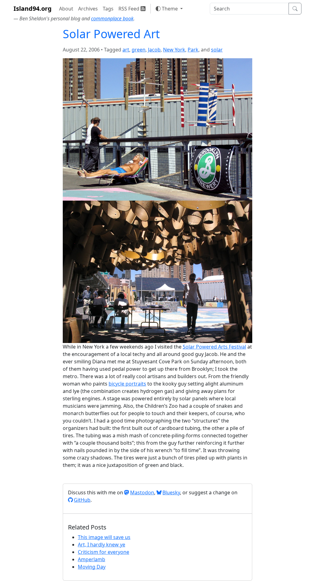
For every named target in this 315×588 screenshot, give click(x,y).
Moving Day (92, 566)
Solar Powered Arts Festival (214, 346)
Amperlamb (91, 559)
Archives (88, 8)
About (66, 8)
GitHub (82, 499)
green (139, 49)
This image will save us (104, 537)
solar (217, 49)
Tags (108, 8)
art (125, 49)
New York (174, 49)
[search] (249, 8)
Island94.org (33, 8)
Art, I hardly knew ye (101, 544)
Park (193, 49)
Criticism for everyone (103, 552)
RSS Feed (129, 8)
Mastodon (142, 492)
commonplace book (112, 18)
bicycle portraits (127, 383)
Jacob (154, 49)
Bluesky (171, 492)
